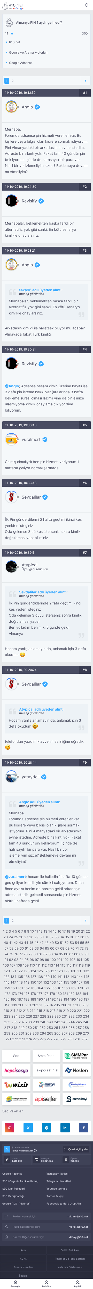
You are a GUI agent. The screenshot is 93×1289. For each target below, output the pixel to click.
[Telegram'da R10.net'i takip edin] (46, 1127)
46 (36, 943)
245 (79, 1022)
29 (36, 937)
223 (7, 1016)
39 (87, 937)
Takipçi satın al (46, 1070)
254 (57, 1028)
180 (59, 994)
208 (78, 1005)
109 (26, 965)
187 (20, 999)
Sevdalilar (31, 497)
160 (14, 988)
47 (41, 943)
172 (7, 994)
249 (21, 1028)
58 (11, 948)
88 (76, 954)
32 (51, 937)
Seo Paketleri (13, 1111)
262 (28, 1033)
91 (6, 960)
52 (67, 943)
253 (50, 1028)
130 (73, 971)
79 (31, 954)
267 (64, 1033)
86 (66, 954)
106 (6, 965)
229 (50, 1016)
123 (26, 971)
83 (51, 954)
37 (77, 937)
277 (49, 1039)
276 (43, 1039)
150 (33, 982)
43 (21, 943)
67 (57, 948)
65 (47, 948)
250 (29, 1028)
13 (45, 931)
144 (80, 977)
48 (46, 943)
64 (42, 948)
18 (68, 931)
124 (33, 971)
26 (21, 937)
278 (56, 1039)
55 (82, 943)
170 (80, 988)
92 (11, 960)
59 (16, 948)
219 (66, 1011)
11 (36, 931)
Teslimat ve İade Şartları (70, 1258)
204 (50, 1005)
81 (40, 954)
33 (57, 937)
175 (26, 994)
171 (86, 988)
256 (71, 1028)
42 (16, 943)
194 (66, 999)
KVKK (23, 1258)
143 (73, 977)
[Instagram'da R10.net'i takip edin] (9, 1127)
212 (19, 1011)
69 (67, 948)
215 (39, 1011)
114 (56, 965)
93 (16, 960)
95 (27, 960)
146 (7, 982)
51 (62, 943)
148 (20, 982)
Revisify (29, 200)
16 (59, 931)
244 (71, 1022)
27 (26, 937)
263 (36, 1033)
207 (71, 1005)
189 (33, 999)
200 (21, 1005)
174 (20, 994)
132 (86, 971)
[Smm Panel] (16, 1070)
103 (72, 960)
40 (6, 943)
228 (43, 1016)
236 (14, 1022)
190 (40, 999)
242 (57, 1022)
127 (53, 971)
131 (79, 971)
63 (37, 948)
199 (14, 1005)
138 (40, 977)
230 (58, 1016)
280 (70, 1039)
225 (22, 1016)
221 (80, 1011)
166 (54, 988)
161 (20, 988)
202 (35, 1005)
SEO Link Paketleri (13, 1188)
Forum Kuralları (23, 1267)
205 (57, 1005)
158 (86, 982)
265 (50, 1033)
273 (22, 1039)
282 (84, 1039)
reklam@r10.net (78, 1216)
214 (32, 1011)
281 (77, 1039)
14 (50, 931)
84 (56, 954)
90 (86, 954)
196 (80, 999)
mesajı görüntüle (31, 294)
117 (75, 965)
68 (62, 948)
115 (62, 965)
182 (72, 994)
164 (40, 988)
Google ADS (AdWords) (16, 1203)
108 (19, 965)
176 (33, 994)
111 (38, 965)
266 (57, 1033)
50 (57, 943)
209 (85, 1005)
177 (39, 994)
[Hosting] (77, 1070)
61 (26, 948)
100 (53, 960)
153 (53, 982)
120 (7, 971)
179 (52, 994)
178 (46, 994)
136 (27, 977)
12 (41, 931)
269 (79, 1033)
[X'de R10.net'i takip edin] (28, 1127)
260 (14, 1033)
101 (59, 960)
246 (86, 1022)
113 (50, 965)
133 (7, 977)
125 (40, 971)
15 (55, 931)
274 (29, 1039)
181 (65, 994)
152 (46, 982)
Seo (16, 1056)
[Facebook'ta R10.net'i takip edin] (83, 1127)
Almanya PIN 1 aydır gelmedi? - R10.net (16, 6)
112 (44, 965)
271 (8, 1039)
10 (32, 931)
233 (79, 1016)
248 (14, 1028)
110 (32, 965)
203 (42, 1005)
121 (13, 971)
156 (73, 982)
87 (71, 954)
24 (11, 937)
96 (32, 960)
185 (7, 999)
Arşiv (23, 1250)
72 (82, 948)
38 (82, 937)
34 (62, 937)
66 (52, 948)
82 (45, 954)
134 (13, 977)
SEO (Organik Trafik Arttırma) (20, 1181)
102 (66, 960)
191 (46, 999)
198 (7, 1005)
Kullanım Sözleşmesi (70, 1267)
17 (64, 931)
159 (7, 988)
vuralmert (31, 439)
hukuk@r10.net (78, 1226)
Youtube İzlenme (57, 1188)
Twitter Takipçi (55, 1196)
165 (47, 988)
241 (50, 1022)
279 (63, 1039)
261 (21, 1033)
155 (66, 982)
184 (85, 994)
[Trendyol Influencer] (16, 1085)
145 (86, 977)
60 (22, 948)
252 (43, 1028)
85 (61, 954)
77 (21, 954)
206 (64, 1005)
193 (60, 999)
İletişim (23, 1275)
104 (79, 960)
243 (64, 1022)
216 (46, 1011)
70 (72, 948)
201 (28, 1005)
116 (69, 965)
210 (6, 1011)
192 (53, 999)
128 (60, 971)
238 (29, 1022)
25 (16, 937)
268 (71, 1033)
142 (66, 977)
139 (47, 977)
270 (86, 1033)
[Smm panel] (77, 1056)
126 (47, 971)
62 (31, 948)
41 (11, 943)
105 (86, 960)
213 (26, 1011)
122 (20, 971)
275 (36, 1039)
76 (16, 954)
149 (26, 982)
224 (14, 1016)
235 (7, 1022)
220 (73, 1011)
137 (33, 977)
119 (87, 965)
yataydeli (31, 776)
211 (12, 1011)
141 (60, 977)
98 (42, 960)
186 (13, 999)
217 (52, 1011)
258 (86, 1028)
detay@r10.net (78, 1237)
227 (36, 1016)
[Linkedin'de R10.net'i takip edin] (65, 1127)
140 (53, 977)
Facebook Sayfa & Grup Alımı (64, 1203)
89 (81, 954)
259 (7, 1033)
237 (22, 1022)
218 (59, 1011)
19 (73, 931)
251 (35, 1028)
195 (73, 999)
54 (77, 943)
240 (43, 1022)
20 (78, 931)
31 (46, 937)
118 (81, 965)
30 (42, 937)
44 (26, 943)
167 (60, 988)
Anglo (27, 106)
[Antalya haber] (16, 1099)
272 (15, 1039)
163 (33, 988)
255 (64, 1028)
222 (87, 1011)
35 (67, 937)
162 (27, 988)
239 (36, 1022)
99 (47, 960)
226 (29, 1016)
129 (66, 971)
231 (64, 1016)
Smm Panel (46, 1056)
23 (6, 937)
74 (6, 954)
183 (78, 994)
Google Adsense (12, 1173)
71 (77, 948)
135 (20, 977)
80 (36, 954)
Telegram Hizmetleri (59, 1181)
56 (87, 943)
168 (67, 988)
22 (88, 931)
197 (86, 999)
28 (31, 937)
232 (71, 1016)
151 (39, 982)
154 (60, 982)
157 (79, 982)
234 (86, 1016)
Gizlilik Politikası (70, 1250)
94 (21, 960)
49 (52, 943)
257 (79, 1028)
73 (87, 948)
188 (26, 999)
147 (13, 982)
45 (31, 943)
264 (43, 1033)
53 (72, 943)
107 (12, 965)
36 (72, 937)
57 (6, 948)
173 (14, 994)
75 (11, 954)
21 (83, 931)
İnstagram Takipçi (57, 1173)
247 (7, 1028)
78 (26, 954)
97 (37, 960)
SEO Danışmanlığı (13, 1196)
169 (73, 988)
